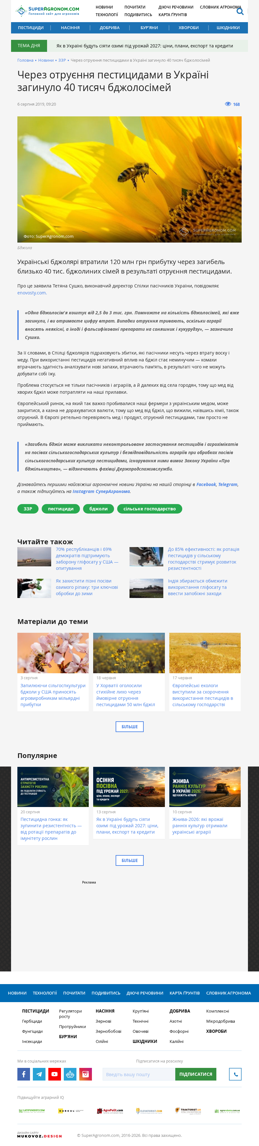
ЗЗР (62, 60)
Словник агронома (220, 7)
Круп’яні (141, 1011)
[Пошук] (240, 11)
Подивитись (138, 14)
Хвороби (189, 27)
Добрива (110, 27)
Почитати (135, 7)
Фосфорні (179, 1031)
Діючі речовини (176, 7)
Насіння (70, 27)
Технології (107, 14)
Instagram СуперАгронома (101, 491)
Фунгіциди (32, 1031)
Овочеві (140, 1031)
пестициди (61, 509)
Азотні (176, 1021)
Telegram (228, 484)
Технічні (140, 1021)
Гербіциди (32, 1021)
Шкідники (228, 27)
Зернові (103, 1021)
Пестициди (31, 27)
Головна (25, 60)
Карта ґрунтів (173, 14)
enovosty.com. (32, 293)
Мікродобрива (220, 1021)
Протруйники (72, 1026)
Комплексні (217, 1011)
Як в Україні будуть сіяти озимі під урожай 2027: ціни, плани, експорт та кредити (145, 46)
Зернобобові (108, 1031)
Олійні (102, 1041)
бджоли (98, 509)
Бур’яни (149, 27)
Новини (104, 7)
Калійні (177, 1041)
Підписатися (195, 1074)
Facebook (206, 484)
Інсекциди (32, 1041)
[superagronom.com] (47, 11)
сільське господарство (149, 509)
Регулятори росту (70, 1013)
